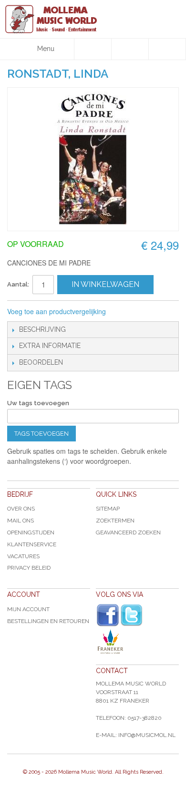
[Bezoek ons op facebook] (108, 615)
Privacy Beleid (29, 567)
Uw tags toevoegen (38, 403)
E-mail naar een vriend (126, 312)
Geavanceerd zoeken (128, 532)
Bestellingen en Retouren (48, 621)
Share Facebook (145, 312)
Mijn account (28, 609)
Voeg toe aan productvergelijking (56, 311)
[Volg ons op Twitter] (132, 615)
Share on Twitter (164, 312)
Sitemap (108, 508)
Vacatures (23, 556)
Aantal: (18, 284)
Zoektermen (115, 520)
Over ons (21, 508)
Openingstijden (30, 532)
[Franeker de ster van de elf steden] (137, 641)
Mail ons (20, 520)
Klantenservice (31, 544)
